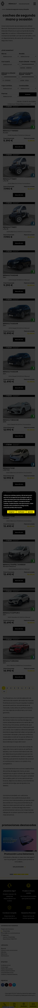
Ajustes (30, 512)
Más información (16, 507)
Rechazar (21, 512)
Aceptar (12, 512)
